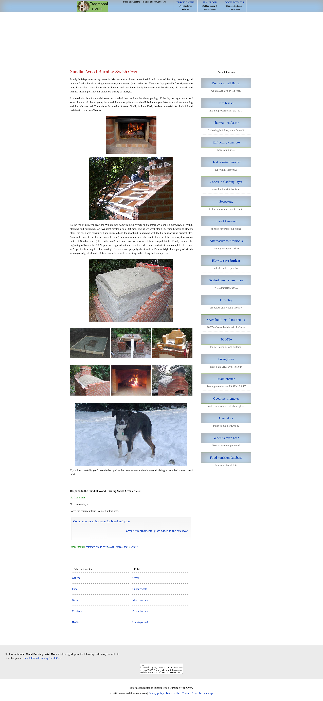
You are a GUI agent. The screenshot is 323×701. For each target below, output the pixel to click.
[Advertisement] (161, 37)
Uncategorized (140, 622)
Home (92, 6)
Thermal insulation (226, 122)
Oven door (226, 418)
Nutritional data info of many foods (234, 5)
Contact (186, 693)
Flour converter (155, 2)
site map (208, 693)
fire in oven (102, 546)
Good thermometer (226, 398)
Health (75, 622)
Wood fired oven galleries (185, 5)
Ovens (135, 577)
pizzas (119, 546)
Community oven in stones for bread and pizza (101, 521)
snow (126, 546)
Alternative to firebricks (226, 241)
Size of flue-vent (226, 221)
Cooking (136, 2)
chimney (90, 546)
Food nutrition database (226, 457)
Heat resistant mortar (226, 162)
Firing (144, 2)
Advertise (197, 693)
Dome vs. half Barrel (226, 83)
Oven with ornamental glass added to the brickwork (157, 530)
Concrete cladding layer (226, 182)
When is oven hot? (226, 438)
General (76, 577)
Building (127, 2)
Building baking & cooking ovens (209, 5)
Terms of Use (173, 693)
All (165, 2)
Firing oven (226, 359)
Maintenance (226, 379)
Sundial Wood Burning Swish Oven (43, 658)
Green (75, 600)
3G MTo (226, 339)
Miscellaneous (140, 600)
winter (134, 546)
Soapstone (226, 201)
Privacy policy (156, 693)
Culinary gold (139, 589)
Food (75, 589)
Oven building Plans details (226, 319)
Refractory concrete (226, 142)
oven (112, 546)
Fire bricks (226, 103)
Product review (140, 611)
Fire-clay (226, 300)
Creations (77, 611)
